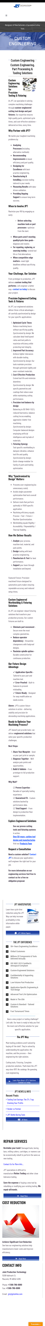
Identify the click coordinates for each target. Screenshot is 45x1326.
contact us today (20, 289)
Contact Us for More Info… (13, 1164)
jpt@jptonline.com (15, 1294)
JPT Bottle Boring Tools (16, 1114)
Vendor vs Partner (14, 1108)
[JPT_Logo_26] (22, 5)
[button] (22, 946)
